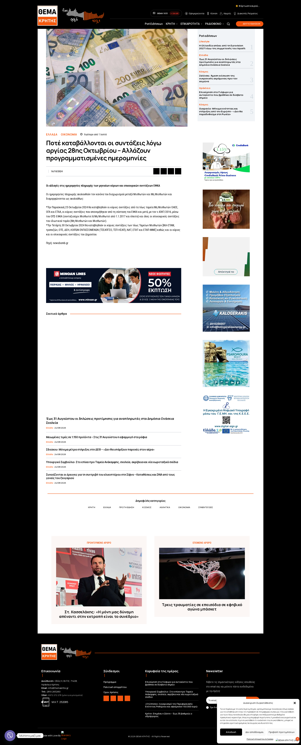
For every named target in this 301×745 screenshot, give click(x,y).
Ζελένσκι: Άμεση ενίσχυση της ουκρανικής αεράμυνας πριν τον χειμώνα (218, 78)
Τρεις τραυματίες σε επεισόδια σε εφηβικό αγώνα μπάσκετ (202, 607)
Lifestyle (204, 41)
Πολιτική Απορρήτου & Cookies (260, 739)
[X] (164, 171)
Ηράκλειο (204, 88)
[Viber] (10, 735)
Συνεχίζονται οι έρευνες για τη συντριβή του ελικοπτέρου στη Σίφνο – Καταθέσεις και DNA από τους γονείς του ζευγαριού (110, 476)
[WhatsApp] (178, 171)
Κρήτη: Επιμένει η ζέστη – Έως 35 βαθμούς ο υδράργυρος (168, 715)
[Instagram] (113, 698)
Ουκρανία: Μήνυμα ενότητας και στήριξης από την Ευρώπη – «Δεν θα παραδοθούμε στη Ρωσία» (221, 111)
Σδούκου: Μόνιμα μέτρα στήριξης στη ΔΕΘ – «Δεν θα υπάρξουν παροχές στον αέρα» (100, 449)
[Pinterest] (171, 171)
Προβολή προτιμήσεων (282, 732)
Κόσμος (203, 71)
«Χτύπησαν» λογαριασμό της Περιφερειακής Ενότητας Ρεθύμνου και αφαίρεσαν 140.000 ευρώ (171, 705)
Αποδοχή (231, 732)
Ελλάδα (51, 134)
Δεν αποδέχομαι (255, 732)
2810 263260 (54, 691)
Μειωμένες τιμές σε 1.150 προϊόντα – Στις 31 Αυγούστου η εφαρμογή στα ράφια (96, 437)
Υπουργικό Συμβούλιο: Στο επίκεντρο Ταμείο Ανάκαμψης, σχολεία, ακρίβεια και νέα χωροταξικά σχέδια (112, 462)
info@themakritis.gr (58, 688)
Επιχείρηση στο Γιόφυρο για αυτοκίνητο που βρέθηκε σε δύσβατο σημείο (221, 94)
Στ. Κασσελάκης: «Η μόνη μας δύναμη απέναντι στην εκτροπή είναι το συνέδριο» (99, 614)
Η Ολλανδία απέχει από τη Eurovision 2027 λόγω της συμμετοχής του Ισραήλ (222, 47)
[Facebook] (156, 171)
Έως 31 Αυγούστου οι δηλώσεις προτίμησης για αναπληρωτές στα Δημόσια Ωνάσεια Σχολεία (110, 420)
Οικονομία (69, 134)
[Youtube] (127, 698)
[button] (294, 703)
